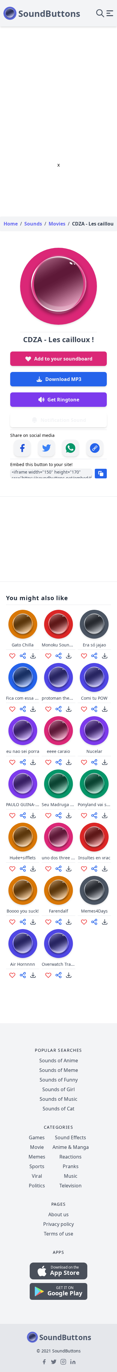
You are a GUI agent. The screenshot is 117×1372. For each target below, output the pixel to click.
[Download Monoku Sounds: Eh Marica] (68, 655)
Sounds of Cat (58, 1108)
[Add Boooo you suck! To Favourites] (12, 921)
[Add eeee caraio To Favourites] (48, 762)
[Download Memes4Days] (104, 921)
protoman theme (59, 698)
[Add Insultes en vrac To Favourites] (84, 868)
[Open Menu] (110, 13)
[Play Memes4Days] (94, 890)
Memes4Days (94, 911)
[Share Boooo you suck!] (22, 921)
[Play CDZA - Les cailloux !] (58, 286)
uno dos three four (61, 858)
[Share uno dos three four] (58, 868)
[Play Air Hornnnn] (22, 943)
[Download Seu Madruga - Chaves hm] (68, 815)
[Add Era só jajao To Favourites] (84, 655)
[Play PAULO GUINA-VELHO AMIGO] (22, 783)
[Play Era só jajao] (94, 624)
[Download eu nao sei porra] (33, 762)
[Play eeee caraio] (58, 730)
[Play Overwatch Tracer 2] (58, 943)
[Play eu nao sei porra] (22, 730)
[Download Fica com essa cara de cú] (33, 709)
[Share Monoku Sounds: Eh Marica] (58, 655)
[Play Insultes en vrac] (94, 837)
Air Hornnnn (22, 964)
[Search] (100, 13)
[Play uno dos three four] (58, 837)
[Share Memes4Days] (94, 921)
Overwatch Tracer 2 (61, 964)
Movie (37, 1147)
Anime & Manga (70, 1147)
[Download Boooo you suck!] (33, 921)
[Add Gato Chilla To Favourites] (12, 655)
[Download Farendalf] (68, 921)
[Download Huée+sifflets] (33, 868)
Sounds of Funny (59, 1079)
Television (70, 1185)
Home (11, 223)
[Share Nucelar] (94, 762)
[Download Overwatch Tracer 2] (68, 975)
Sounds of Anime (58, 1060)
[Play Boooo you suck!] (22, 890)
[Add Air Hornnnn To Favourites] (12, 975)
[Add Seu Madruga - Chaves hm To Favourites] (48, 815)
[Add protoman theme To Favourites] (48, 709)
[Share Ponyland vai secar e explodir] (94, 815)
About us (58, 1214)
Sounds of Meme (58, 1070)
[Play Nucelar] (94, 730)
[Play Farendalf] (58, 890)
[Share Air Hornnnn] (22, 975)
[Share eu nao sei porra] (22, 762)
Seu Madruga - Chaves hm (68, 804)
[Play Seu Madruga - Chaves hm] (58, 783)
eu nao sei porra (22, 751)
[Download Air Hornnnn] (33, 975)
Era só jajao (94, 645)
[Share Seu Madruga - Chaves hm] (58, 815)
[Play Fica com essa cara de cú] (22, 677)
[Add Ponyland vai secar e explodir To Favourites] (84, 815)
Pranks (71, 1166)
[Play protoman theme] (58, 677)
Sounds (33, 223)
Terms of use (58, 1233)
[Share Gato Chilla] (22, 655)
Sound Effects (70, 1137)
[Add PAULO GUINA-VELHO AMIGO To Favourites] (12, 815)
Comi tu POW (94, 698)
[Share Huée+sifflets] (22, 868)
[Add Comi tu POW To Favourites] (84, 709)
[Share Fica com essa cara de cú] (22, 709)
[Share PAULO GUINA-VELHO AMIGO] (22, 815)
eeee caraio (58, 751)
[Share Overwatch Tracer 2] (58, 975)
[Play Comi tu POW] (94, 677)
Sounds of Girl (58, 1089)
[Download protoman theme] (68, 709)
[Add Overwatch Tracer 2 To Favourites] (48, 975)
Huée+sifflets (23, 858)
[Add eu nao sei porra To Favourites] (12, 762)
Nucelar (94, 751)
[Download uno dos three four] (68, 868)
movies (57, 223)
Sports (36, 1166)
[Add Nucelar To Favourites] (84, 762)
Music (70, 1176)
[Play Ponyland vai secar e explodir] (94, 783)
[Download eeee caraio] (68, 762)
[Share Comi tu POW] (94, 709)
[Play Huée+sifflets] (22, 837)
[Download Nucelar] (104, 762)
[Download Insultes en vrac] (104, 868)
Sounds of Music (58, 1099)
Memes (36, 1156)
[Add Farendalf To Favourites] (48, 921)
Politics (37, 1185)
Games (37, 1137)
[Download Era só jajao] (104, 655)
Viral (37, 1176)
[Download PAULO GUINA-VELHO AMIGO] (33, 815)
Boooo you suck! (23, 911)
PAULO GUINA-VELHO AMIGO (35, 804)
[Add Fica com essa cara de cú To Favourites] (12, 709)
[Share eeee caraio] (58, 762)
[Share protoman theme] (58, 709)
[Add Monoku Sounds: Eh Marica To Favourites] (48, 655)
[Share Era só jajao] (94, 655)
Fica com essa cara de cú (31, 698)
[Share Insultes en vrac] (94, 868)
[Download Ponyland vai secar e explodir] (104, 815)
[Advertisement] (58, 88)
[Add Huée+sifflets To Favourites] (12, 868)
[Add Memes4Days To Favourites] (84, 921)
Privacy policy (58, 1224)
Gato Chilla (23, 645)
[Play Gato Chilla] (22, 624)
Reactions (70, 1156)
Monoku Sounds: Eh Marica (69, 645)
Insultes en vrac (94, 858)
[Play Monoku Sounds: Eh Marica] (58, 624)
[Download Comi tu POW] (104, 709)
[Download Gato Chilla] (33, 655)
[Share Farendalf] (58, 921)
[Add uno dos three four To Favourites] (48, 868)
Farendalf (58, 911)
